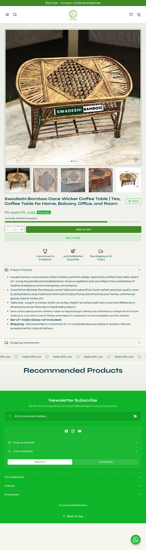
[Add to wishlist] (136, 160)
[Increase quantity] (22, 229)
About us (40, 461)
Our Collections (14, 477)
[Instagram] (73, 431)
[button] (7, 15)
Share (135, 201)
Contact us (106, 461)
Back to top (75, 516)
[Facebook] (66, 431)
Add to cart (83, 229)
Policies (10, 485)
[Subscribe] (135, 416)
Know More (12, 494)
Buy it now (73, 237)
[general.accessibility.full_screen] (136, 34)
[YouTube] (79, 431)
